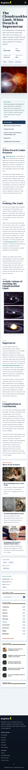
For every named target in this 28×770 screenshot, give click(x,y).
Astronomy (18, 61)
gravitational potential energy (11, 365)
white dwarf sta (10, 156)
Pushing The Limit (9, 129)
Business (13, 613)
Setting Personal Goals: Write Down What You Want (16, 668)
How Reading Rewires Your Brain (14, 484)
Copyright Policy (5, 755)
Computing (13, 607)
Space (4, 61)
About (2, 753)
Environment (13, 625)
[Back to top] (14, 764)
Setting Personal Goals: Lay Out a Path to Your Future (16, 656)
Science (4, 9)
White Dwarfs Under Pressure (12, 125)
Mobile (13, 631)
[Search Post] (24, 597)
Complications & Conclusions (12, 141)
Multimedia (13, 634)
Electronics (13, 628)
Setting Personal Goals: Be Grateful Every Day (15, 649)
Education (13, 619)
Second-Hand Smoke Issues (14, 514)
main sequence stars (11, 241)
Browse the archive (8, 638)
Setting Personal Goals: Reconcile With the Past (14, 662)
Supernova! (7, 138)
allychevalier (7, 50)
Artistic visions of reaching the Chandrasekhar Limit (12, 133)
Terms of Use (5, 760)
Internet (13, 610)
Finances (13, 616)
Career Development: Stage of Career (16, 675)
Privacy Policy (5, 758)
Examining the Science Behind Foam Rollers (12, 543)
